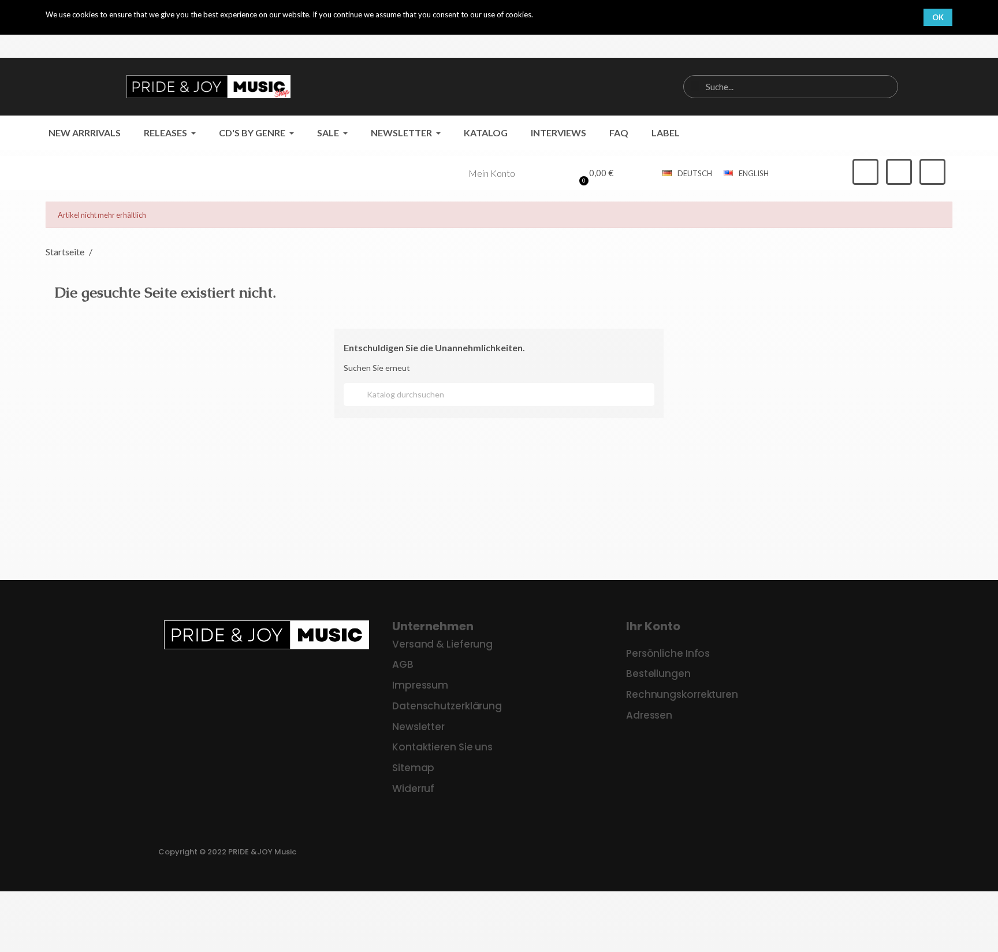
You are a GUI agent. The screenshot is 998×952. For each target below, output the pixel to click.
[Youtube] (932, 172)
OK (938, 17)
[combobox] (790, 87)
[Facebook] (865, 172)
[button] (594, 173)
